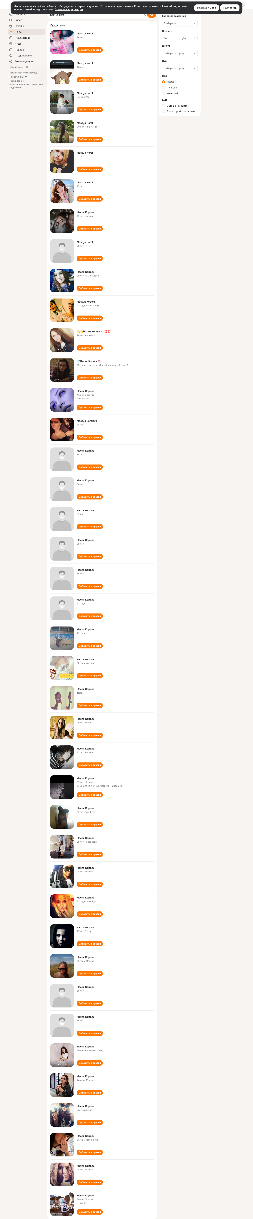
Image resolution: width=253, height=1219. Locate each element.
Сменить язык (16, 67)
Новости (14, 76)
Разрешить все (206, 7)
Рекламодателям (18, 72)
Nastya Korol (85, 33)
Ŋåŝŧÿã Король (86, 301)
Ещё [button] (22, 76)
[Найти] (151, 15)
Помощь (33, 72)
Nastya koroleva (87, 420)
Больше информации (69, 9)
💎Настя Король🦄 (89, 361)
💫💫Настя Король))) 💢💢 (94, 331)
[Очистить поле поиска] (145, 15)
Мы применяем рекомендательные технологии (26, 84)
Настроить (230, 7)
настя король (85, 510)
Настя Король (85, 212)
